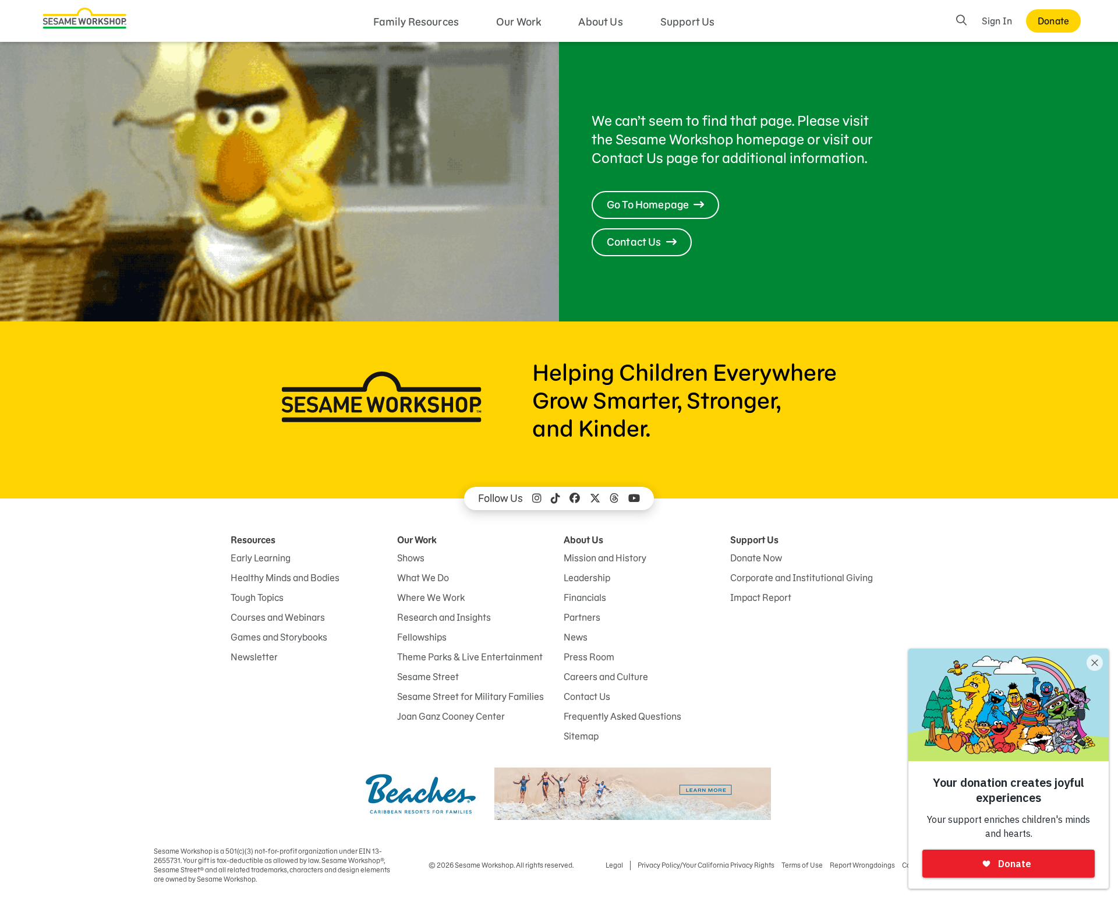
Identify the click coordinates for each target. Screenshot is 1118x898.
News (576, 637)
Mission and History (605, 558)
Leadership (587, 578)
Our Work (518, 22)
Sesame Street (428, 677)
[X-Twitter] (595, 498)
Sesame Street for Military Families (470, 696)
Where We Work (431, 597)
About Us (600, 22)
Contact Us (587, 696)
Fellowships (422, 637)
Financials (585, 597)
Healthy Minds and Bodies (285, 578)
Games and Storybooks (279, 637)
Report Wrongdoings (862, 865)
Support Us (687, 22)
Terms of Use (802, 865)
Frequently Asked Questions (622, 716)
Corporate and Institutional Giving (801, 578)
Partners (582, 617)
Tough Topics (257, 597)
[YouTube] (634, 498)
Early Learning (261, 558)
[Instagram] (537, 498)
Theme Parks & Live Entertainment (470, 657)
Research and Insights (444, 617)
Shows (410, 558)
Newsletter (254, 657)
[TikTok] (555, 498)
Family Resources (416, 22)
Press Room (589, 657)
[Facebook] (574, 498)
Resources (253, 540)
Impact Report (760, 597)
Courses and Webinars (278, 617)
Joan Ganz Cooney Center (451, 716)
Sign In (997, 21)
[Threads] (614, 498)
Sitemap (581, 736)
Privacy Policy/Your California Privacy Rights (706, 865)
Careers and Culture (606, 677)
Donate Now (756, 558)
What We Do (423, 578)
